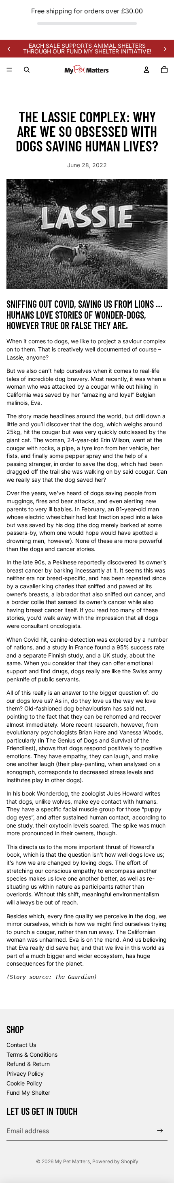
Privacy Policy (25, 1073)
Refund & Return (28, 1063)
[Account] (146, 70)
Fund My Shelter (28, 1092)
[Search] (27, 70)
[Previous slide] (9, 48)
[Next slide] (165, 48)
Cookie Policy (24, 1083)
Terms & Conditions (31, 1054)
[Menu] (9, 70)
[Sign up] (160, 1130)
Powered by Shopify (115, 1161)
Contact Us (21, 1044)
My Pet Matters (72, 1161)
